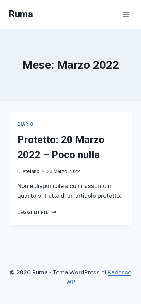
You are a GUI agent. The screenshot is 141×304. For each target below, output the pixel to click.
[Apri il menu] (125, 14)
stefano (31, 171)
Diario (25, 124)
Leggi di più (37, 212)
